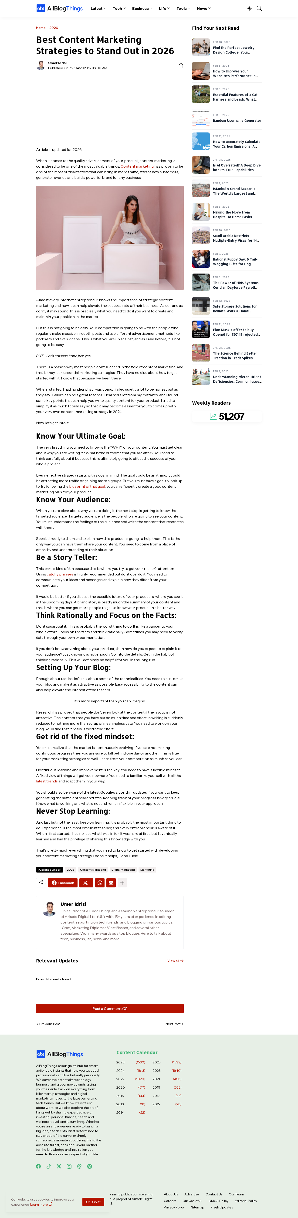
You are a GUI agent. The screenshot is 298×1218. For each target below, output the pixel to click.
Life (162, 8)
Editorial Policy (246, 1201)
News (202, 8)
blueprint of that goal (87, 486)
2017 (167, 1096)
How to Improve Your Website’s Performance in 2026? (234, 75)
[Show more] (122, 882)
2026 (53, 28)
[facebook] (38, 1166)
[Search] (257, 8)
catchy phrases (60, 574)
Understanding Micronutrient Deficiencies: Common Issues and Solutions (237, 381)
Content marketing (137, 166)
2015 (167, 1104)
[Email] (111, 882)
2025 (167, 1062)
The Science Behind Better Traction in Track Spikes (235, 356)
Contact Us (214, 1194)
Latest (97, 8)
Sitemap (197, 1207)
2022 (130, 1079)
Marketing (147, 869)
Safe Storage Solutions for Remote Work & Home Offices (235, 311)
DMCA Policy (218, 1201)
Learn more (39, 1204)
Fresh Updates (222, 1207)
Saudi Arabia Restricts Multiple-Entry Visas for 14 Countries (235, 240)
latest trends (47, 781)
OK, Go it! (93, 1202)
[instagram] (69, 1166)
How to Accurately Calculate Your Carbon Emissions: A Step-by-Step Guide (237, 146)
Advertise (191, 1194)
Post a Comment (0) (110, 1008)
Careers (170, 1201)
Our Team (236, 1194)
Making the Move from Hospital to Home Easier (232, 214)
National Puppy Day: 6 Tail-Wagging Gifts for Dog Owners (235, 264)
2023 (167, 1071)
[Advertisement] (110, 108)
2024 (130, 1071)
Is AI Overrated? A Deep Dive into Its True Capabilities (237, 167)
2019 (167, 1087)
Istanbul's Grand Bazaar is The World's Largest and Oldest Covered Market (234, 193)
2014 (130, 1112)
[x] (59, 1166)
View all (173, 961)
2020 (130, 1087)
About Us (171, 1194)
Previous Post (49, 1024)
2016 (130, 1104)
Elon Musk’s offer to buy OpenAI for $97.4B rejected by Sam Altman (235, 334)
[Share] (179, 65)
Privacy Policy (174, 1207)
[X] (86, 882)
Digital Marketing (123, 869)
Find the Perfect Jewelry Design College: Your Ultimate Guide (233, 52)
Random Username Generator (237, 121)
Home (41, 28)
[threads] (79, 1166)
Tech (117, 8)
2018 (130, 1096)
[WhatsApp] (100, 882)
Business (140, 8)
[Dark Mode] (247, 8)
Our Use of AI (192, 1201)
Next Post (173, 1024)
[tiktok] (48, 1166)
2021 (167, 1079)
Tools (181, 8)
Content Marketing (93, 869)
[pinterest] (89, 1166)
